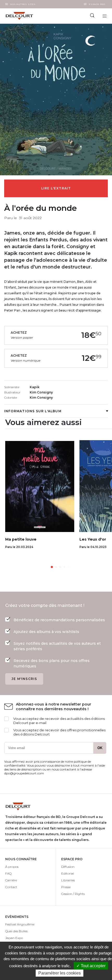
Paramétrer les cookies (59, 973)
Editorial (67, 873)
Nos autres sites (23, 4)
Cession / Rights (73, 894)
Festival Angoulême (19, 924)
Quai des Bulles (16, 931)
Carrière (11, 880)
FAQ (8, 873)
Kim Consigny (41, 392)
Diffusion (67, 867)
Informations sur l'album (32, 411)
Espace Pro (97, 4)
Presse (66, 887)
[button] (52, 567)
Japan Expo (14, 938)
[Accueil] (28, 15)
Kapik (35, 387)
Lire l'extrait (56, 188)
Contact (11, 887)
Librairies (68, 880)
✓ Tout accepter (90, 966)
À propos (11, 867)
